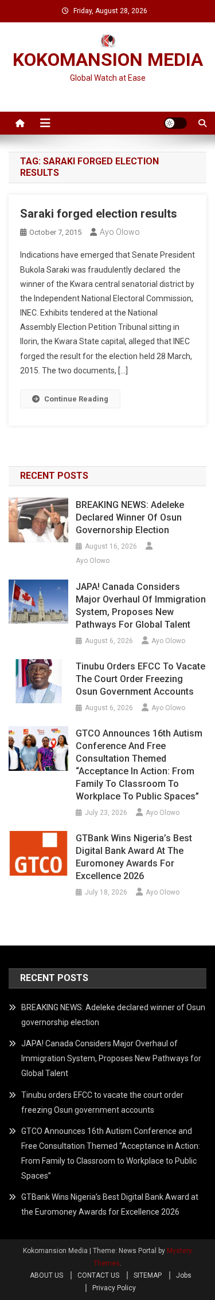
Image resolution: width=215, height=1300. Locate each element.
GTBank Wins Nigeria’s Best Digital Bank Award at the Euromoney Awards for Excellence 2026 (134, 857)
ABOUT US (46, 1275)
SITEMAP (148, 1275)
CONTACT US (98, 1275)
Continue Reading (76, 399)
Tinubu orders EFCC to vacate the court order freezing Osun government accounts (140, 679)
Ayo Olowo (120, 232)
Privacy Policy (114, 1288)
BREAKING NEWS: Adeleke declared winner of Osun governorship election (130, 517)
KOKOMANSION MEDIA (108, 59)
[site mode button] (175, 123)
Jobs (183, 1275)
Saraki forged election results (98, 213)
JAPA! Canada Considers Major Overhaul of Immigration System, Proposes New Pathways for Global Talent (141, 605)
